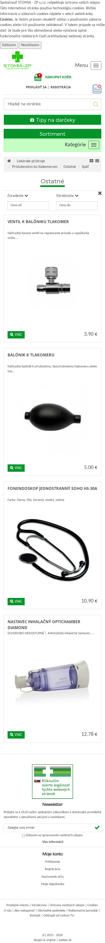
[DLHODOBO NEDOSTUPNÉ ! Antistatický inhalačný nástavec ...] (52, 640)
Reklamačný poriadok (83, 911)
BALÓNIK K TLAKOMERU (31, 355)
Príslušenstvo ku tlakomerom (35, 167)
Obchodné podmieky (51, 911)
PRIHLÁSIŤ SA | (38, 87)
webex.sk (65, 940)
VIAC (18, 335)
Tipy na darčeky (54, 120)
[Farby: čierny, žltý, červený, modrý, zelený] (52, 507)
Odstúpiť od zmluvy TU (58, 915)
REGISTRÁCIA (61, 87)
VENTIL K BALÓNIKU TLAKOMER (38, 221)
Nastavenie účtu (53, 877)
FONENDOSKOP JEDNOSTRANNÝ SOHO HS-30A (52, 488)
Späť (85, 167)
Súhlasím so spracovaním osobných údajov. (54, 835)
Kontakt (35, 915)
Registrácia (52, 869)
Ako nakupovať (24, 911)
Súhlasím (9, 45)
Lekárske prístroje (31, 161)
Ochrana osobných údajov (67, 905)
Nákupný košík (58, 77)
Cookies (6, 20)
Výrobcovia (39, 905)
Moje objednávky (52, 884)
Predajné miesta (17, 905)
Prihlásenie (52, 862)
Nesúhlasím (30, 45)
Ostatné (69, 167)
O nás (7, 911)
